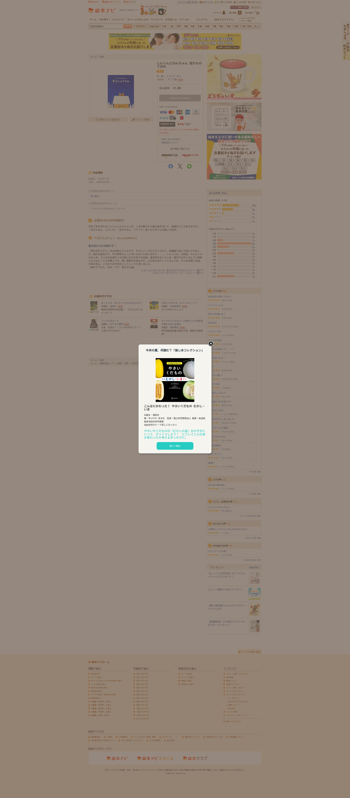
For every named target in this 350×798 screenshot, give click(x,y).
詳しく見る (175, 446)
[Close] (211, 343)
